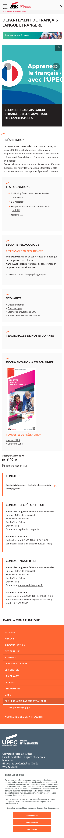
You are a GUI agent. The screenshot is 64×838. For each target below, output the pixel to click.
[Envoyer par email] (3, 460)
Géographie (12, 651)
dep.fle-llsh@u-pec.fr (28, 529)
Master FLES (17, 215)
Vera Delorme (13, 256)
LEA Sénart (12, 676)
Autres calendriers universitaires (24, 316)
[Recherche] (62, 4)
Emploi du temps (16, 305)
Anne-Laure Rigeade (16, 263)
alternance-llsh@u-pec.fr (30, 585)
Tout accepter (32, 815)
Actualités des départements (24, 717)
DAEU (8, 694)
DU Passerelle (18, 202)
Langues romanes (16, 663)
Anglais (10, 638)
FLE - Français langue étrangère (25, 701)
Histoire (10, 657)
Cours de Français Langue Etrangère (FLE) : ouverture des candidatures (26, 114)
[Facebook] (8, 460)
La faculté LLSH (15, 444)
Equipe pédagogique (19, 707)
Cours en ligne (15, 308)
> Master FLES (13, 440)
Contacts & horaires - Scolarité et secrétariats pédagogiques (28, 487)
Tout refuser (32, 829)
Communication (15, 645)
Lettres (10, 682)
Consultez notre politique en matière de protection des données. (33, 808)
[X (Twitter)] (11, 460)
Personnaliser (32, 822)
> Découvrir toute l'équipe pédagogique (26, 275)
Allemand (11, 632)
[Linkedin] (16, 460)
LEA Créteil (12, 670)
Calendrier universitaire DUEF (22, 312)
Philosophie (12, 688)
